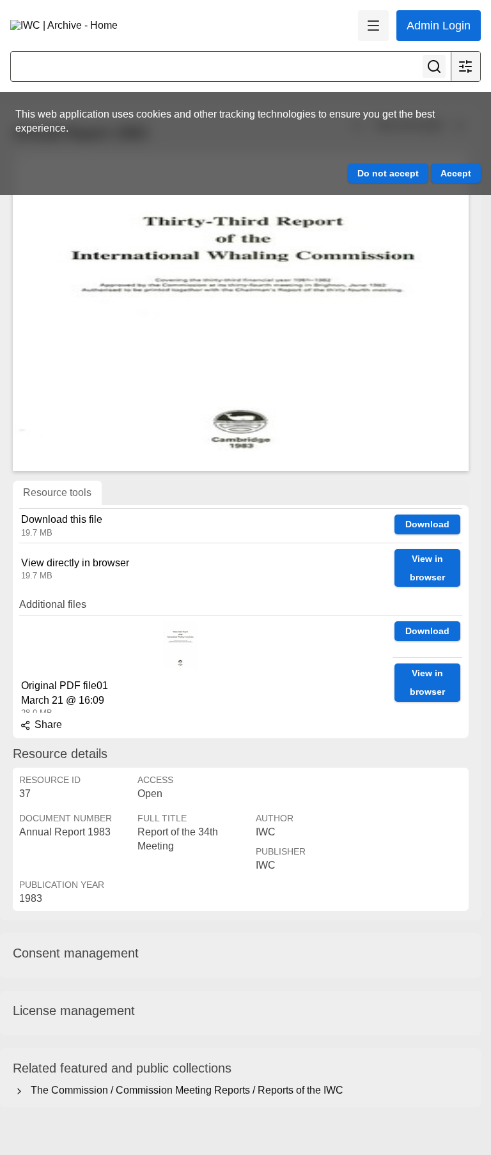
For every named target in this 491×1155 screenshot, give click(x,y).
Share (47, 724)
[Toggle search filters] (465, 66)
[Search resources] (434, 66)
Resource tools (57, 492)
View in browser (427, 568)
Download (427, 524)
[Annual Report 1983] (241, 311)
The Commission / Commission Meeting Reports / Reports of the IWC (184, 1090)
